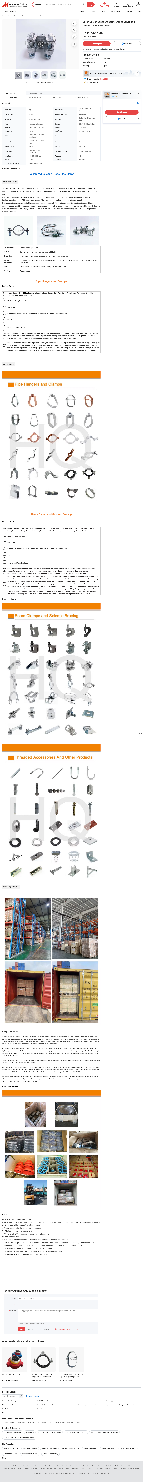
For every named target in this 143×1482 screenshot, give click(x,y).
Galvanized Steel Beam (128, 1448)
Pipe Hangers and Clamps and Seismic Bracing (122, 1405)
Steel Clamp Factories (49, 1448)
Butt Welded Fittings (44, 1401)
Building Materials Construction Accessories (19, 1438)
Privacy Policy (104, 1473)
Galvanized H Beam (11, 1454)
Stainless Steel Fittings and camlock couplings (87, 1405)
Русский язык (51, 1468)
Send (21, 1329)
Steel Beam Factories (11, 1448)
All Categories (10, 11)
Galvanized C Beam (108, 1448)
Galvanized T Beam (90, 1448)
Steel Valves (41, 1409)
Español (26, 1468)
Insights (128, 1466)
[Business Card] (138, 102)
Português (34, 1468)
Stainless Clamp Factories (70, 1448)
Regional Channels (98, 1466)
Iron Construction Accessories (76, 1432)
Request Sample (119, 49)
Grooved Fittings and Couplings (48, 1405)
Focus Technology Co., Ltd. (57, 1473)
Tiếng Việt (122, 1468)
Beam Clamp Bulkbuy (50, 1454)
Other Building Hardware (12, 1432)
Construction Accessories (34, 16)
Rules (139, 11)
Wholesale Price (74, 1466)
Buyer (92, 11)
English (19, 1468)
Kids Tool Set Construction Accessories (104, 1432)
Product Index (110, 1466)
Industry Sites (86, 1466)
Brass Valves (76, 1409)
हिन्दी (101, 1468)
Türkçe (115, 1468)
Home (4, 16)
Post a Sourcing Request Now (66, 1329)
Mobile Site (120, 1466)
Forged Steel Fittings (9, 1401)
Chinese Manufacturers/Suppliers (45, 1466)
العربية (83, 1468)
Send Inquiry (97, 44)
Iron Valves (6, 1409)
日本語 (96, 1468)
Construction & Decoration (16, 16)
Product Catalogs (33, 1396)
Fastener (109, 1409)
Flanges (74, 1401)
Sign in (138, 6)
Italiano (60, 1468)
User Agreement (84, 1473)
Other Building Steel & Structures (49, 1432)
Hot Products (17, 1466)
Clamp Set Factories (30, 1448)
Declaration (94, 1473)
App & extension (114, 11)
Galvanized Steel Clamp (30, 1454)
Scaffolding (30, 1432)
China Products (28, 1466)
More (4, 1458)
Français (42, 1468)
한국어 (90, 1468)
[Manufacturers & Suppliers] (14, 4)
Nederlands (75, 1468)
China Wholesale (62, 1466)
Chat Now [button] (128, 44)
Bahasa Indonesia (133, 1468)
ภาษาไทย (108, 1468)
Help (102, 11)
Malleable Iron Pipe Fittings (11, 1405)
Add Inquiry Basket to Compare (41, 82)
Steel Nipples (110, 1401)
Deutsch (67, 1468)
